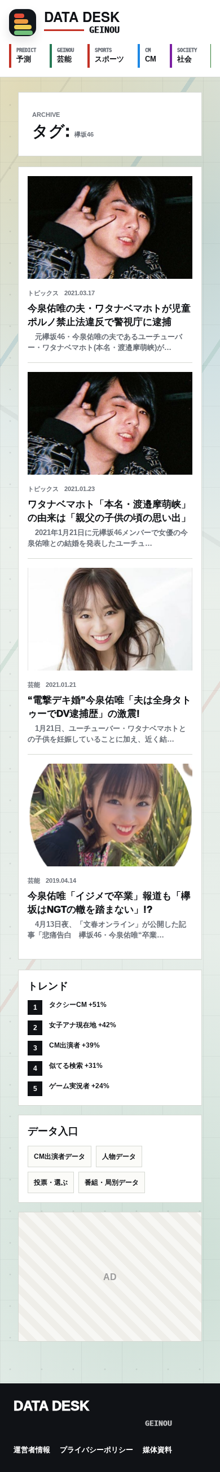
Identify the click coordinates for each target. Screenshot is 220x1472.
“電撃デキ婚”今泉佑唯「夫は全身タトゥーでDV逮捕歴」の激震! (109, 707)
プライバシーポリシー (96, 1449)
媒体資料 (157, 1449)
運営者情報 (32, 1449)
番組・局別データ (112, 1182)
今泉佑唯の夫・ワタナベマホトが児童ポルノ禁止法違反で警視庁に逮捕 (109, 315)
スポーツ (109, 55)
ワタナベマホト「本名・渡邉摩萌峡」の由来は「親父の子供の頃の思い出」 (109, 511)
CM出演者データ (59, 1156)
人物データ (119, 1156)
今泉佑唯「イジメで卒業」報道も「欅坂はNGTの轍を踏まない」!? (109, 903)
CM (150, 55)
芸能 (65, 55)
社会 (187, 55)
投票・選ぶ (51, 1182)
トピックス (43, 293)
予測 (26, 55)
